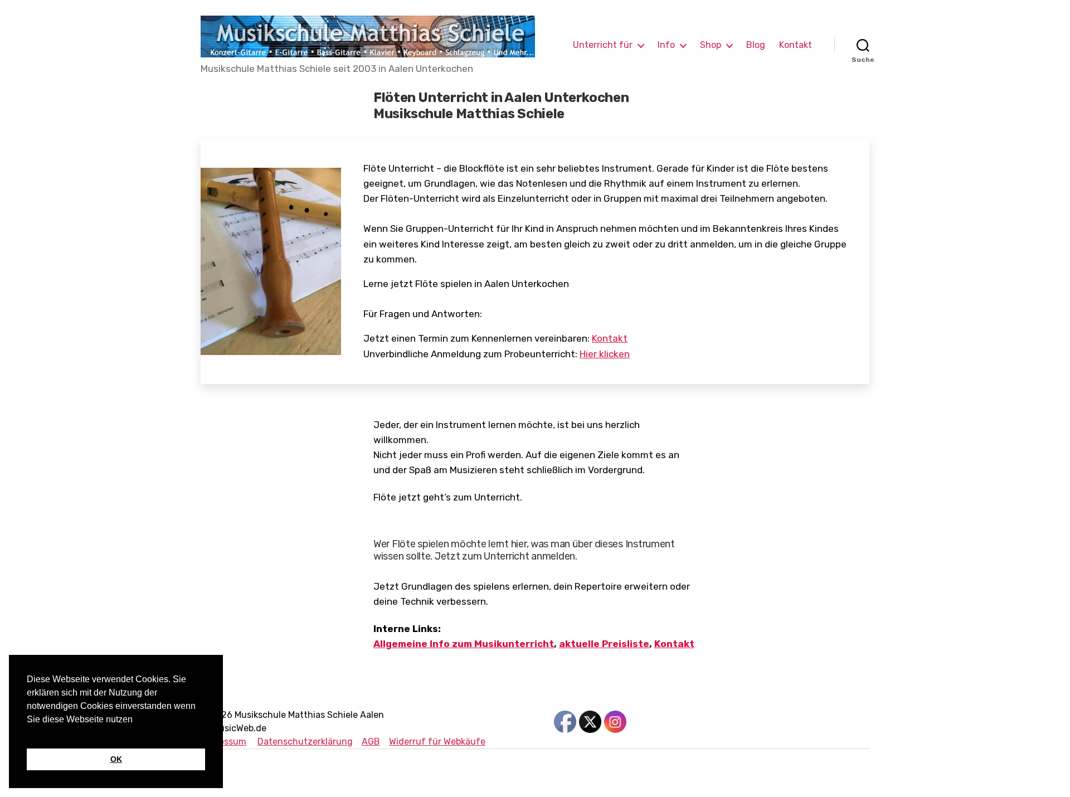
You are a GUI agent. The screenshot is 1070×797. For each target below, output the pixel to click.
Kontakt (795, 45)
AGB (371, 741)
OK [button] (116, 759)
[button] (28, 733)
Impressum (223, 741)
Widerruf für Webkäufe (437, 741)
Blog (755, 45)
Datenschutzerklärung (305, 741)
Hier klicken (605, 353)
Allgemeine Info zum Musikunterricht (463, 643)
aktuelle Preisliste (604, 643)
